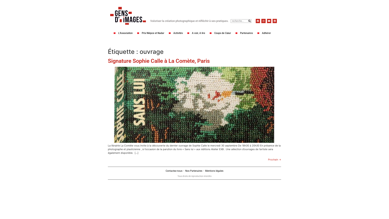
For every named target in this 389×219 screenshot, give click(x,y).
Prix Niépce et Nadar (153, 33)
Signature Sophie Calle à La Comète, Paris (159, 61)
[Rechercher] (249, 21)
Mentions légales (214, 170)
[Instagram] (263, 21)
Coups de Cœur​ (222, 33)
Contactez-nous (174, 170)
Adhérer (266, 33)
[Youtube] (269, 21)
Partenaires (246, 33)
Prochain (274, 159)
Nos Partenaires (193, 170)
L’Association (125, 33)
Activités (178, 33)
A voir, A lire (198, 33)
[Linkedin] (275, 21)
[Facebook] (258, 21)
